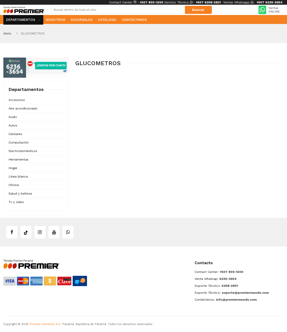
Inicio (7, 33)
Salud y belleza (20, 193)
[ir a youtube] (54, 232)
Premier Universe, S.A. (45, 324)
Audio (13, 117)
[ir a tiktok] (26, 232)
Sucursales (82, 20)
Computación (19, 142)
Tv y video (16, 202)
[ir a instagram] (40, 232)
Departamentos (21, 20)
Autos (13, 125)
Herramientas (18, 159)
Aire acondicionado (23, 108)
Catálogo (107, 20)
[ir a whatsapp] (68, 232)
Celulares (15, 134)
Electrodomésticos (23, 151)
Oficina (14, 185)
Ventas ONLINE (274, 9)
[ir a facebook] (11, 232)
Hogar (13, 168)
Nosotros (55, 20)
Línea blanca (18, 176)
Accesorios (17, 100)
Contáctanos (134, 20)
